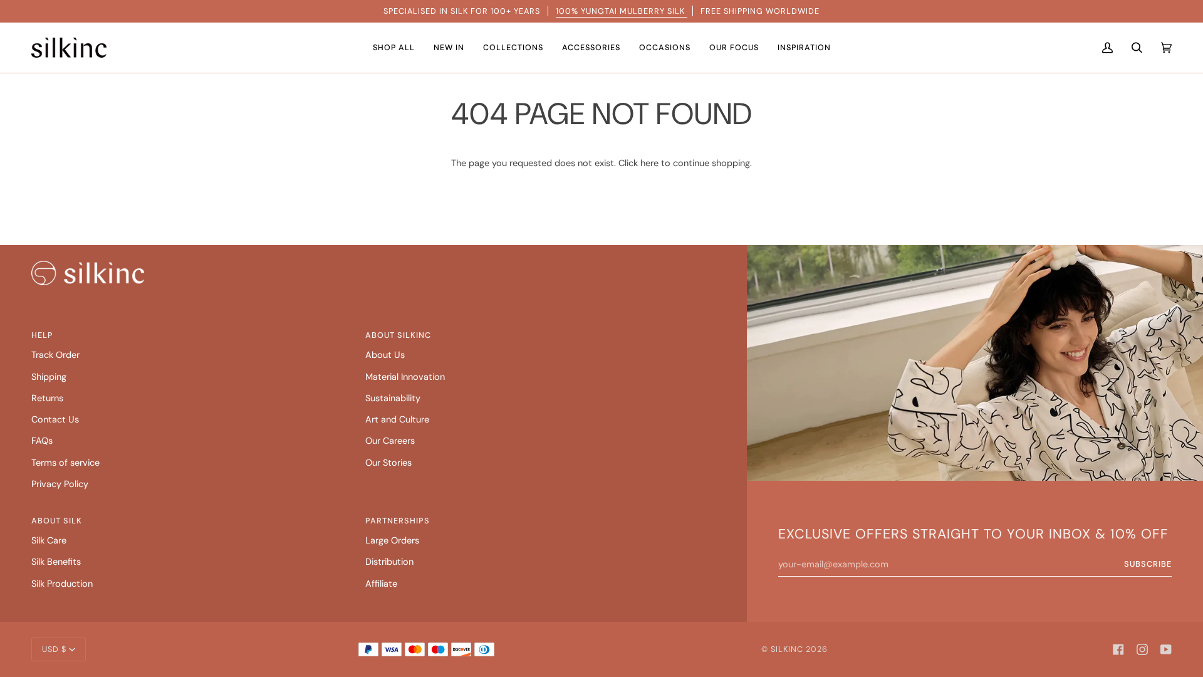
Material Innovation (405, 377)
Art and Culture (397, 420)
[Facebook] (1118, 649)
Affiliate (381, 584)
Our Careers (390, 441)
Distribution (389, 562)
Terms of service (65, 463)
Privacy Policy (59, 484)
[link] (87, 273)
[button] (393, 48)
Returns (47, 398)
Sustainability (392, 398)
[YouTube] (1166, 649)
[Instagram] (1142, 649)
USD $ (54, 649)
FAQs (42, 441)
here (649, 163)
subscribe (1148, 564)
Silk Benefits (56, 562)
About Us (385, 355)
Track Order (55, 355)
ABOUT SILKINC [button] (398, 335)
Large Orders (392, 541)
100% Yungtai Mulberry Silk (621, 11)
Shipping (48, 377)
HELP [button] (42, 335)
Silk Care (48, 541)
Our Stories (388, 463)
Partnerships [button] (397, 520)
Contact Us (55, 420)
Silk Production (62, 584)
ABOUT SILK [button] (56, 520)
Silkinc (787, 649)
